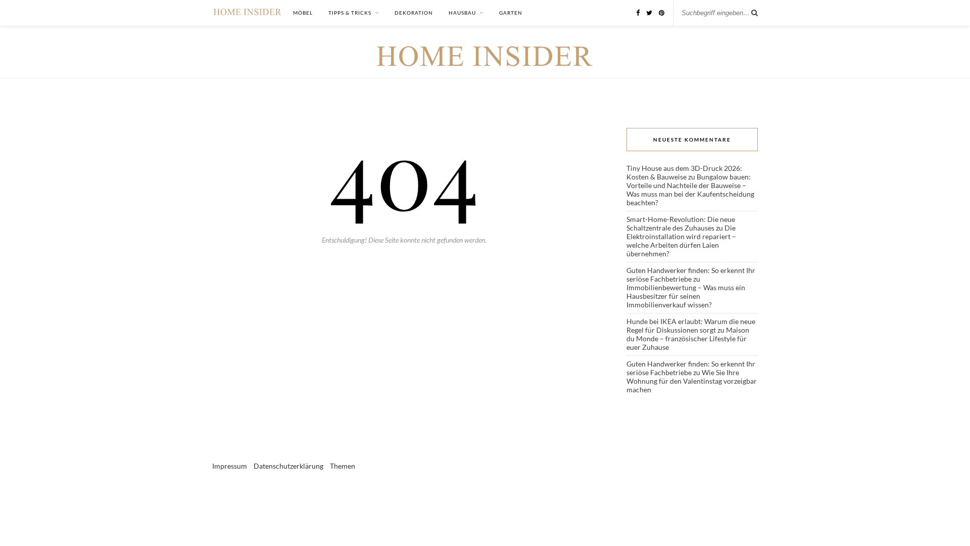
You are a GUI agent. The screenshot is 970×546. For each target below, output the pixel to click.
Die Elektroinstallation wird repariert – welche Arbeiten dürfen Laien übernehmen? (681, 240)
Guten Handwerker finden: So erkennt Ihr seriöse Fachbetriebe (690, 274)
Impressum (229, 466)
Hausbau (462, 13)
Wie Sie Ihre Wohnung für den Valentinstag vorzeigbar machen (691, 381)
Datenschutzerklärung (288, 466)
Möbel (303, 13)
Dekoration (414, 13)
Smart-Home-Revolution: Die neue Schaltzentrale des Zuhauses (680, 223)
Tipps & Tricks (349, 13)
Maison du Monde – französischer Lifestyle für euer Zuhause (687, 338)
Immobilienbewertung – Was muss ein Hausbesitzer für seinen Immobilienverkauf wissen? (685, 296)
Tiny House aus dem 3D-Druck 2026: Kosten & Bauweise (684, 172)
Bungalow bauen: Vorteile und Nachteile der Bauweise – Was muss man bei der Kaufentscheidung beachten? (690, 189)
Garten (510, 13)
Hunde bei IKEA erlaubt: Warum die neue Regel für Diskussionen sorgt (690, 325)
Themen (342, 466)
